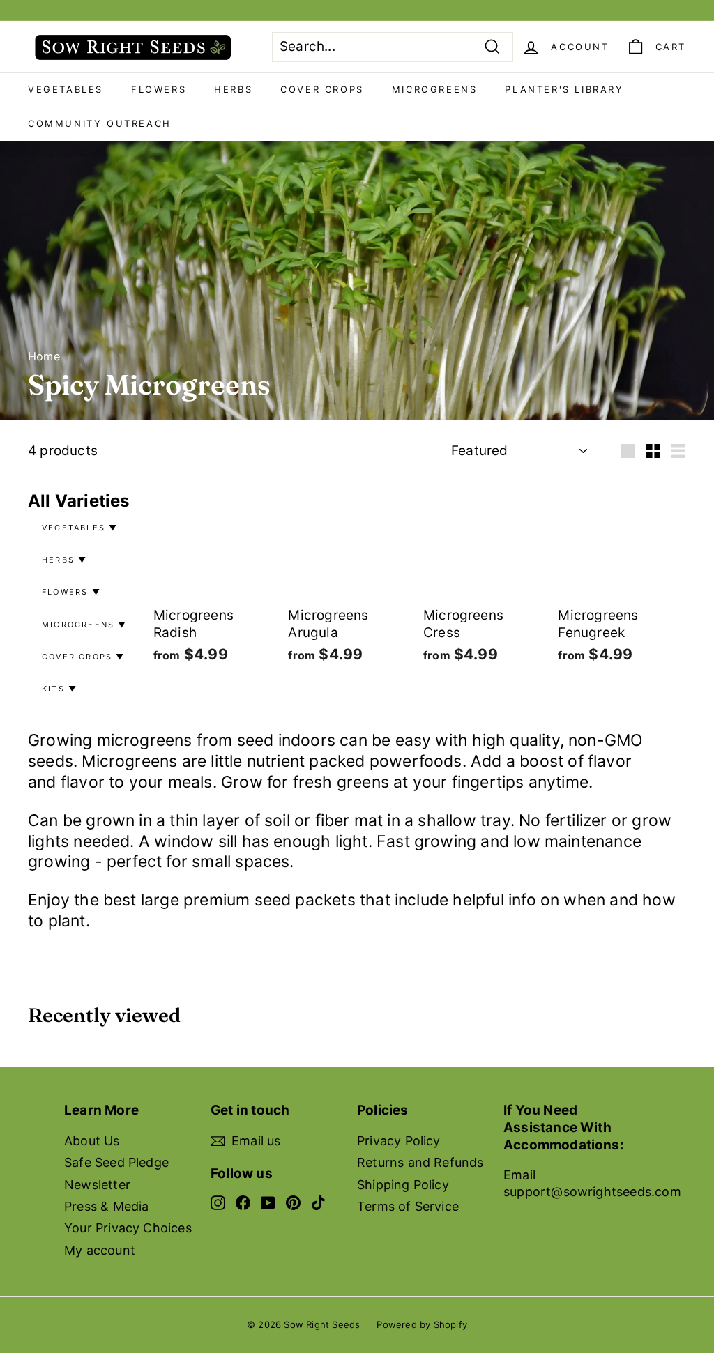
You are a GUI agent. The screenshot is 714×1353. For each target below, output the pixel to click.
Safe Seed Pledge (116, 1162)
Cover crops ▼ (84, 657)
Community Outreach (100, 123)
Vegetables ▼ (80, 528)
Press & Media (106, 1206)
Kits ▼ (59, 689)
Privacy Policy (399, 1140)
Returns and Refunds (420, 1162)
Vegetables (65, 89)
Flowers (158, 89)
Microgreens (435, 89)
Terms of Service (408, 1206)
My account (99, 1250)
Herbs (233, 89)
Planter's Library (564, 89)
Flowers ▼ (71, 592)
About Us (92, 1140)
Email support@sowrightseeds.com (592, 1183)
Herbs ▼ (64, 560)
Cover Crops (322, 89)
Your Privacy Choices (128, 1228)
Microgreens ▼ (85, 624)
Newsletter (97, 1184)
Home (44, 356)
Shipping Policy (403, 1184)
